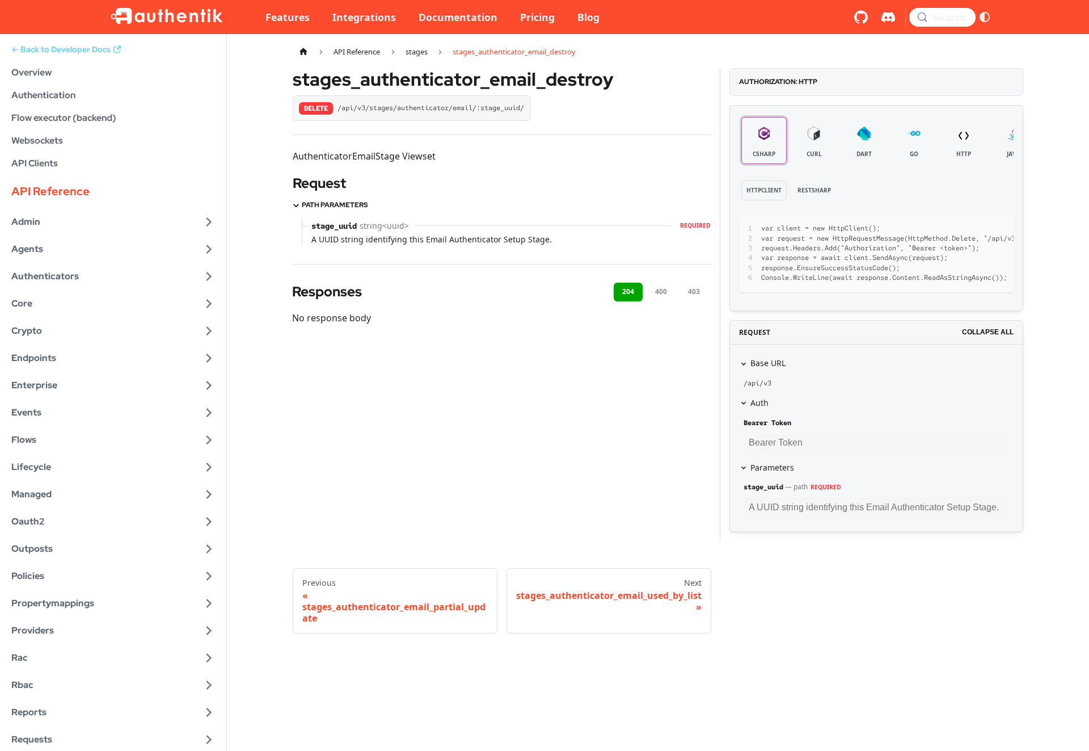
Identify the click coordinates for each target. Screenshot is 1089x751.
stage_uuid (763, 487)
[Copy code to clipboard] (979, 228)
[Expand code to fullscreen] (999, 228)
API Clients (34, 163)
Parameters (772, 467)
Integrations (364, 17)
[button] (113, 222)
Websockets (37, 140)
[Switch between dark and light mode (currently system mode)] (985, 17)
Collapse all (988, 332)
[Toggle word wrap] (958, 228)
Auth (759, 402)
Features (287, 17)
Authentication (43, 95)
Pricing (537, 17)
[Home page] (303, 52)
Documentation (458, 17)
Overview (31, 72)
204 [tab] (628, 291)
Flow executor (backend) (63, 118)
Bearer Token (767, 422)
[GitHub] (861, 17)
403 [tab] (694, 291)
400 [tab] (661, 291)
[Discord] (888, 17)
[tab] (764, 140)
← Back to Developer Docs (61, 49)
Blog (588, 17)
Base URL (768, 363)
